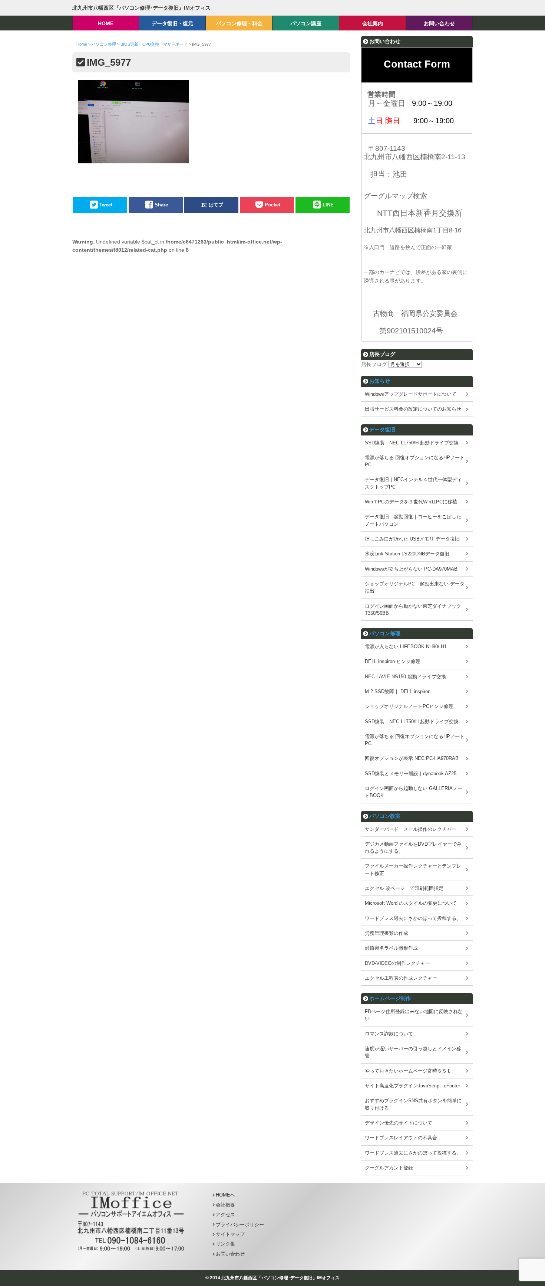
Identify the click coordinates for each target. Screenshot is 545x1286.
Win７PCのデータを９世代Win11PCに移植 (411, 502)
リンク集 (225, 1244)
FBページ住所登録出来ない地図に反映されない (414, 1015)
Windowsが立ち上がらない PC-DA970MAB (411, 569)
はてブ (216, 205)
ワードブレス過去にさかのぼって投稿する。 (413, 918)
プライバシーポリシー (240, 1224)
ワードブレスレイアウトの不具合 (401, 1137)
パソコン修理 (384, 633)
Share (161, 205)
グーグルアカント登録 (389, 1168)
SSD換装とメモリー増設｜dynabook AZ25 (410, 773)
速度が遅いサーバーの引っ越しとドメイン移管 (413, 1052)
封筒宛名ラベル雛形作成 (391, 948)
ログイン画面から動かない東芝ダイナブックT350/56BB (413, 609)
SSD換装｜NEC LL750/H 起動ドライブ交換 (412, 442)
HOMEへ (225, 1195)
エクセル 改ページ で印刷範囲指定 (404, 888)
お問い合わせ (230, 1254)
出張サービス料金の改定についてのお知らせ (413, 409)
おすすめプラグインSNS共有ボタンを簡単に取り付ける (413, 1104)
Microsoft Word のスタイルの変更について (411, 903)
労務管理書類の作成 (386, 933)
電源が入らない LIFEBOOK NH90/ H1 (406, 646)
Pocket (272, 205)
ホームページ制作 (390, 998)
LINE (328, 205)
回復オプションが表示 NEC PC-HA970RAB (412, 758)
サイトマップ (230, 1234)
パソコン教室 (384, 816)
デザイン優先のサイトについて (398, 1123)
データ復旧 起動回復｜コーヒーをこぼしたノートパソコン (413, 520)
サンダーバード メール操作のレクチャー (410, 829)
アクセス (225, 1214)
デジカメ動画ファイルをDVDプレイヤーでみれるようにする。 (413, 847)
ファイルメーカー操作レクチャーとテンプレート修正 (413, 869)
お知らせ (379, 381)
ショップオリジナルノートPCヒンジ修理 (409, 706)
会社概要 (225, 1205)
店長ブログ (374, 364)
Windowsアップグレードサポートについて (410, 394)
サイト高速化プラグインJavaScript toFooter (412, 1085)
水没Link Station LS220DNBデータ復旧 (407, 553)
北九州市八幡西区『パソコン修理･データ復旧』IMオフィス (141, 8)
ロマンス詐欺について (389, 1034)
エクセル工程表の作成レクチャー (401, 978)
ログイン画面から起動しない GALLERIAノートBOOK (413, 792)
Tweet (105, 205)
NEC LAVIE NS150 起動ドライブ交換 (405, 676)
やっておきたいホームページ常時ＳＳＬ (408, 1071)
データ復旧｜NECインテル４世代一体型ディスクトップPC (413, 483)
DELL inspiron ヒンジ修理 (392, 661)
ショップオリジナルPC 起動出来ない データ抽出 (415, 587)
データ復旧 (382, 430)
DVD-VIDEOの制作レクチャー (397, 963)
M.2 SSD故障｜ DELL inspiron (397, 691)
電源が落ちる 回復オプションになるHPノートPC (415, 461)
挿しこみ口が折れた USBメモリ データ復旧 (412, 539)
